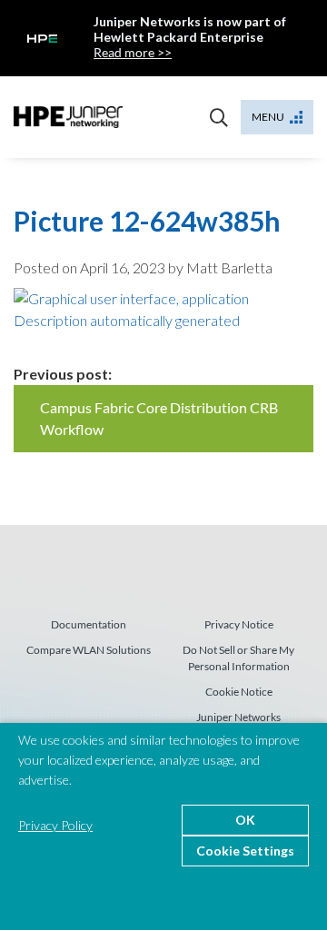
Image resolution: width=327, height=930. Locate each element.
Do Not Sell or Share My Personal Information (238, 658)
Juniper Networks (238, 717)
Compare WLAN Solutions (88, 650)
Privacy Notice (238, 624)
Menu (268, 117)
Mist (68, 117)
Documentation (88, 624)
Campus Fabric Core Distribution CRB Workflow (159, 418)
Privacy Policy (55, 825)
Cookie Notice (238, 691)
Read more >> (133, 52)
